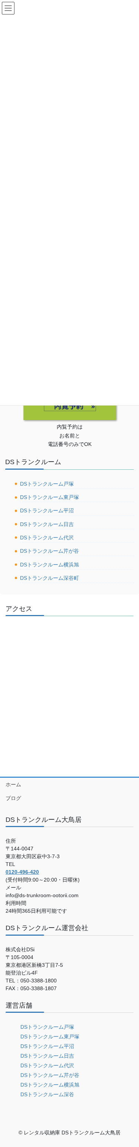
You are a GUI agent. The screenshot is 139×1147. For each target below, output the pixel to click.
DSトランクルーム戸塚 (47, 484)
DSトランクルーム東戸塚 (49, 497)
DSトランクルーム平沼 (47, 510)
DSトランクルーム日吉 (47, 524)
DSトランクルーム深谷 (47, 1094)
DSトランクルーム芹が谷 (49, 551)
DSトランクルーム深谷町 (49, 578)
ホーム (13, 784)
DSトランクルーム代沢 (47, 538)
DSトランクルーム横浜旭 (49, 565)
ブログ (13, 798)
